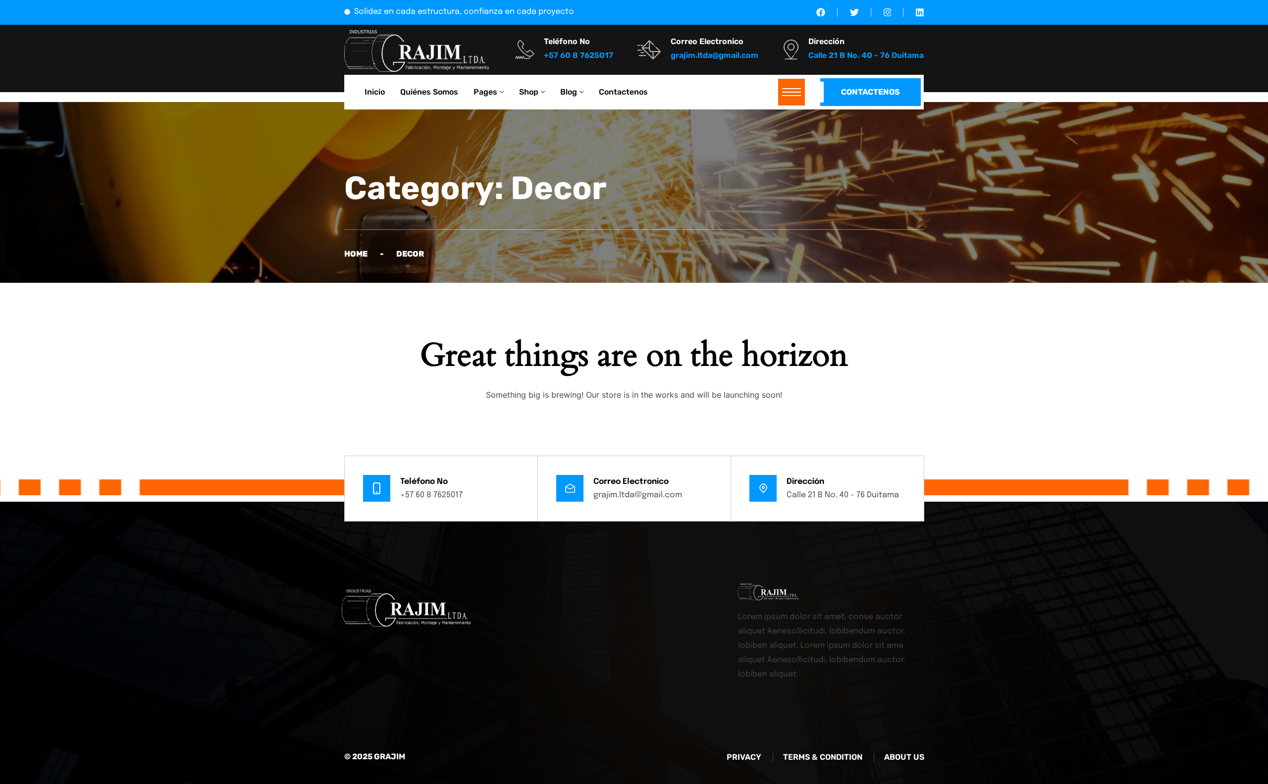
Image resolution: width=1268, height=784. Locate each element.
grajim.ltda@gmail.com (637, 495)
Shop (528, 92)
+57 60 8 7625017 (431, 495)
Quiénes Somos (429, 92)
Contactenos (623, 92)
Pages (485, 92)
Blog (568, 92)
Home (356, 254)
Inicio (375, 92)
